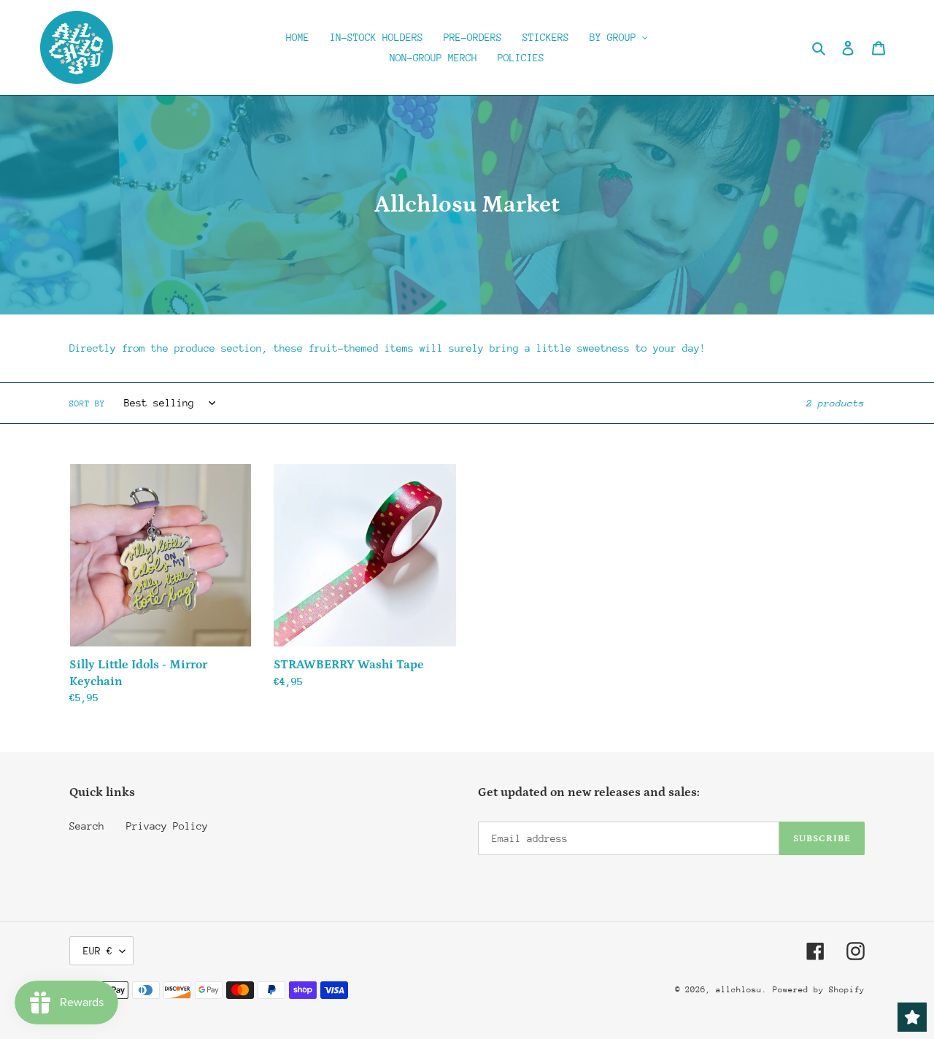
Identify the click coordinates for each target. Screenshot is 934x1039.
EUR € (97, 951)
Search (86, 826)
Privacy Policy (167, 826)
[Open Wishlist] (912, 1017)
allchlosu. (741, 989)
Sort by (87, 404)
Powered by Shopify (819, 989)
